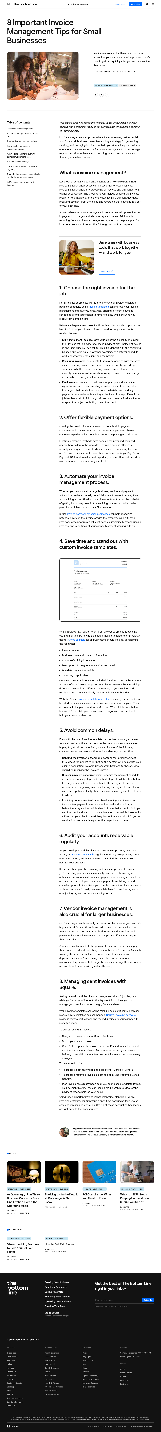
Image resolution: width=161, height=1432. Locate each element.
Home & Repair (51, 1391)
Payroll (10, 1394)
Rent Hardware (89, 1387)
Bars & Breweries (52, 1368)
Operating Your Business (106, 86)
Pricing (85, 1353)
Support (86, 1372)
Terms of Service (120, 1426)
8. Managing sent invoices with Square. (21, 183)
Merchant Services (90, 1383)
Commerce (11, 1353)
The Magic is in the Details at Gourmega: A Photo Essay (61, 1198)
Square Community (90, 1376)
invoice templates (99, 306)
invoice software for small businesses (88, 513)
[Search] (147, 4)
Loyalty (10, 1379)
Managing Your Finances (19, 1239)
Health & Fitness (52, 1383)
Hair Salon (49, 1379)
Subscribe (148, 1300)
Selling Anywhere (54, 1292)
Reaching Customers (56, 1287)
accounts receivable (82, 854)
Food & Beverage (52, 1353)
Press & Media (126, 1373)
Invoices (10, 1368)
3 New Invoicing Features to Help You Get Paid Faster (23, 1247)
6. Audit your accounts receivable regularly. (22, 168)
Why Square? (88, 1357)
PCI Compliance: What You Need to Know (97, 1196)
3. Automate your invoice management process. (18, 147)
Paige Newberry (103, 71)
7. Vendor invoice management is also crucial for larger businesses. (24, 175)
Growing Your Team (55, 1306)
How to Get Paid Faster (59, 1244)
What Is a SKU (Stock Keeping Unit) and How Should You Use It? (134, 1198)
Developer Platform (91, 1379)
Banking (10, 1387)
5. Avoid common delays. (18, 161)
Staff (9, 1391)
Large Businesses (52, 1394)
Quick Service (50, 1357)
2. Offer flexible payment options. (22, 141)
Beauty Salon (50, 1376)
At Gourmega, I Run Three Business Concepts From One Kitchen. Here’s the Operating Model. (23, 1200)
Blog (84, 1364)
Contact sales (119, 4)
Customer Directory (15, 1383)
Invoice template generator (94, 699)
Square (88, 1203)
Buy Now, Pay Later (15, 1402)
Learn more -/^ (106, 271)
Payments (11, 1360)
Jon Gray (14, 1211)
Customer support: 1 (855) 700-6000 (135, 1353)
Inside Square (52, 1312)
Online (9, 1364)
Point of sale (12, 1357)
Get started (135, 4)
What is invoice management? (20, 129)
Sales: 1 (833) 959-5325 (130, 1357)
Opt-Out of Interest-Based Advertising (141, 1426)
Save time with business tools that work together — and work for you (119, 247)
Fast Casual (50, 1364)
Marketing (11, 1376)
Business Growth (127, 86)
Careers (123, 1377)
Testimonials (88, 1360)
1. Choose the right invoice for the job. (22, 135)
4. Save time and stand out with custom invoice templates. (21, 155)
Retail (47, 1372)
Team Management (15, 1398)
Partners (124, 1384)
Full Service (50, 1360)
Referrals (124, 1380)
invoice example (76, 639)
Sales (85, 1368)
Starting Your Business (56, 1239)
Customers (11, 1372)
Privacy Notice (107, 1426)
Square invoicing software (121, 1014)
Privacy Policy (112, 1306)
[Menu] (153, 4)
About (122, 1369)
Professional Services (54, 1387)
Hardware (11, 1406)
